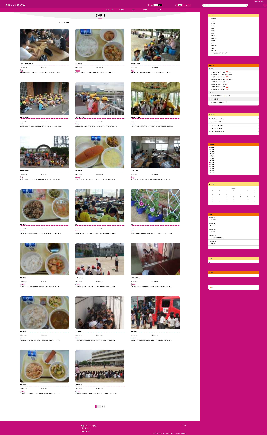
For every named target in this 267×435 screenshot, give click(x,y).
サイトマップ (183, 425)
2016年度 (212, 166)
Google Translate (259, 1)
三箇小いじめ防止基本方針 (219, 102)
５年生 (213, 31)
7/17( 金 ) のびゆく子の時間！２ (216, 125)
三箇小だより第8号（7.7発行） (222, 74)
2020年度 (212, 159)
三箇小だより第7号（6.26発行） (222, 77)
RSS (212, 287)
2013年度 (212, 172)
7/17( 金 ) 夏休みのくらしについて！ (217, 131)
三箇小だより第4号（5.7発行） (219, 84)
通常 (152, 5)
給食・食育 (214, 45)
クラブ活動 (214, 35)
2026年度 (212, 147)
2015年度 (212, 168)
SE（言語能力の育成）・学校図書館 (219, 53)
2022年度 (212, 155)
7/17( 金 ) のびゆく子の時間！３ (216, 122)
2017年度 (212, 164)
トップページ (109, 10)
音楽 (213, 43)
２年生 (213, 23)
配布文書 (145, 10)
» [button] (104, 406)
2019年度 (212, 161)
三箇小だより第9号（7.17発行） (221, 72)
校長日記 (214, 18)
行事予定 (158, 10)
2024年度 (212, 151)
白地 (156, 5)
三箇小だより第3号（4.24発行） (220, 87)
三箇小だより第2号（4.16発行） (220, 89)
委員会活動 (214, 38)
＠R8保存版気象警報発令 (221, 95)
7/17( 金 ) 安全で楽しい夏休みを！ (216, 118)
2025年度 (212, 149)
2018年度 (212, 162)
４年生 (213, 28)
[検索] (247, 5)
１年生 (213, 21)
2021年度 (212, 157)
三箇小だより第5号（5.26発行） (220, 82)
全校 (213, 48)
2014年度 (212, 170)
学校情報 (121, 10)
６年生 (213, 33)
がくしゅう (214, 50)
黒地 (160, 5)
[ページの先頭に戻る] (264, 432)
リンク (133, 10)
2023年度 (212, 153)
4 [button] (102, 406)
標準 (180, 5)
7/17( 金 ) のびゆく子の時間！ (215, 128)
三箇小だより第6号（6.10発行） (222, 79)
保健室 (213, 40)
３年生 (213, 26)
